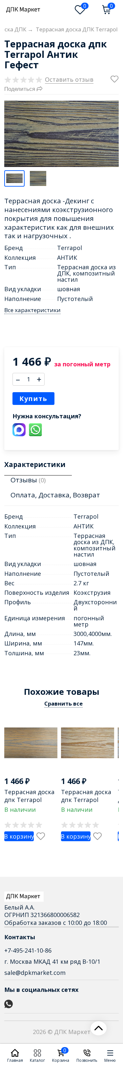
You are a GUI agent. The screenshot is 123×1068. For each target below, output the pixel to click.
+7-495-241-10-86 (27, 950)
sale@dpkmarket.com (35, 972)
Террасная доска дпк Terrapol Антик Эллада (86, 799)
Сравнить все (63, 703)
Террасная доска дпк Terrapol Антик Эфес (29, 799)
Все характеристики (32, 310)
